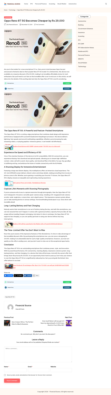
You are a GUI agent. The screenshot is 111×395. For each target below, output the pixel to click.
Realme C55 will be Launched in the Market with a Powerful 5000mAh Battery (37, 224)
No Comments (40, 24)
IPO (79, 40)
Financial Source (23, 305)
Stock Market (82, 63)
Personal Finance (84, 55)
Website (53, 367)
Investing (81, 36)
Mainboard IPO (83, 51)
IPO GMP (81, 44)
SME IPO (81, 59)
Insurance (81, 32)
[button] (20, 309)
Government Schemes (85, 29)
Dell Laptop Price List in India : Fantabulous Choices (29, 183)
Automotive (82, 21)
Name (6, 367)
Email (30, 367)
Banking (81, 25)
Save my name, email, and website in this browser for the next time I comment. (29, 375)
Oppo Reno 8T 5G (9, 297)
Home (5, 10)
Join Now (68, 83)
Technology (12, 10)
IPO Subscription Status (86, 48)
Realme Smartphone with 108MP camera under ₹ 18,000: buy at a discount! (36, 146)
